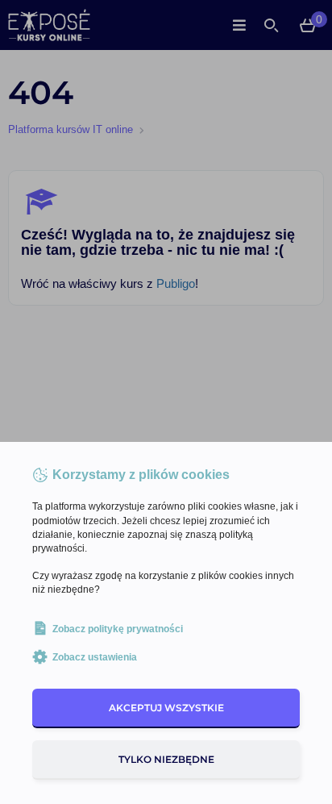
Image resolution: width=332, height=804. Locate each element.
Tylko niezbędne (166, 759)
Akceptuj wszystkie (166, 708)
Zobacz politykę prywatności (117, 629)
